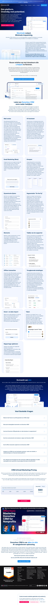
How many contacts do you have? (9, 487)
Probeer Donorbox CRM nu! (24, 561)
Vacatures (19, 573)
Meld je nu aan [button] (44, 5)
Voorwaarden (20, 575)
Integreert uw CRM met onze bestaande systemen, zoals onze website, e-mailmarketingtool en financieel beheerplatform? (20, 452)
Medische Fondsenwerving (31, 571)
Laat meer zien (41, 599)
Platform (22, 5)
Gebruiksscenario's (31, 567)
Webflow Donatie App (41, 575)
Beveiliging (19, 578)
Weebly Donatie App (41, 574)
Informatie (20, 567)
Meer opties (42, 601)
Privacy (19, 577)
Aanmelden (26, 2)
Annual (43, 486)
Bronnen (29, 5)
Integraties (39, 567)
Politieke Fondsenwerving (31, 569)
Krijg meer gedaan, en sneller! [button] (8, 25)
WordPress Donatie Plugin (42, 569)
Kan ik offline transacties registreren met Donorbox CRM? (16, 444)
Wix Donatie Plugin (40, 573)
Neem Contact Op (21, 569)
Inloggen (38, 5)
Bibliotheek (19, 580)
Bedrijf (34, 5)
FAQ (18, 574)
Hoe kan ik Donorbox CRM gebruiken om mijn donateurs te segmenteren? (19, 431)
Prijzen (26, 5)
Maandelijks (38, 486)
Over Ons (19, 571)
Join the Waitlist (24, 500)
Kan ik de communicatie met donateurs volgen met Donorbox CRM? (18, 438)
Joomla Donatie (40, 577)
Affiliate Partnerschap (21, 579)
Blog (18, 572)
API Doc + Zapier (40, 578)
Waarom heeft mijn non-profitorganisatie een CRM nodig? (16, 417)
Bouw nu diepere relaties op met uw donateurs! (24, 79)
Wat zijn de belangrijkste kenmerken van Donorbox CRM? (16, 424)
